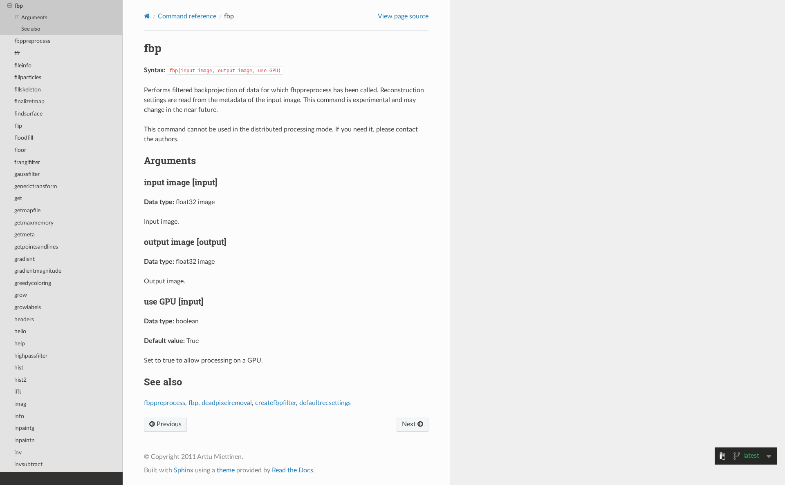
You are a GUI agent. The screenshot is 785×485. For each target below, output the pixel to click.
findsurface (28, 114)
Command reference (187, 16)
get (18, 198)
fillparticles (27, 77)
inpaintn (24, 440)
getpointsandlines (36, 247)
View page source (403, 16)
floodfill (23, 138)
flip (18, 126)
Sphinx (183, 470)
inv (18, 452)
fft (17, 53)
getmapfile (27, 210)
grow (20, 295)
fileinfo (22, 65)
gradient (24, 259)
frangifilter (27, 162)
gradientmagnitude (37, 271)
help (19, 343)
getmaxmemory (34, 223)
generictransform (35, 186)
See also (30, 29)
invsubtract (28, 464)
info (19, 416)
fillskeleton (27, 90)
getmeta (24, 234)
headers (24, 319)
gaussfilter (27, 174)
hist (18, 368)
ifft (17, 392)
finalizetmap (29, 101)
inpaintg (24, 428)
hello (20, 331)
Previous (168, 424)
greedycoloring (32, 283)
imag (20, 404)
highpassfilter (30, 356)
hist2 (20, 380)
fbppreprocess (32, 41)
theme (226, 470)
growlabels (27, 307)
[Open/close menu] (9, 6)
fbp (18, 6)
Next (409, 424)
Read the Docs (292, 470)
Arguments (34, 17)
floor (20, 150)
